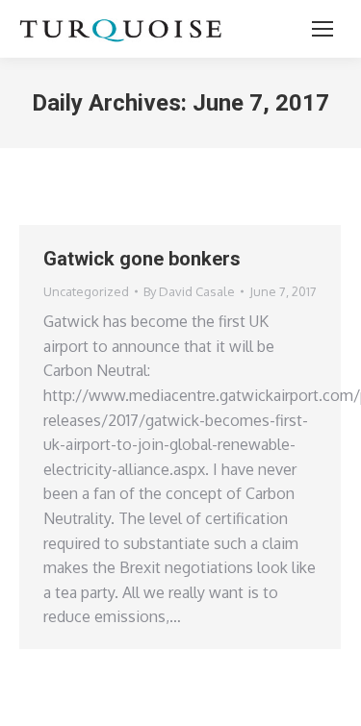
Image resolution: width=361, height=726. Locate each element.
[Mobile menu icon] (322, 29)
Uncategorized (86, 291)
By (189, 291)
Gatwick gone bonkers (142, 258)
